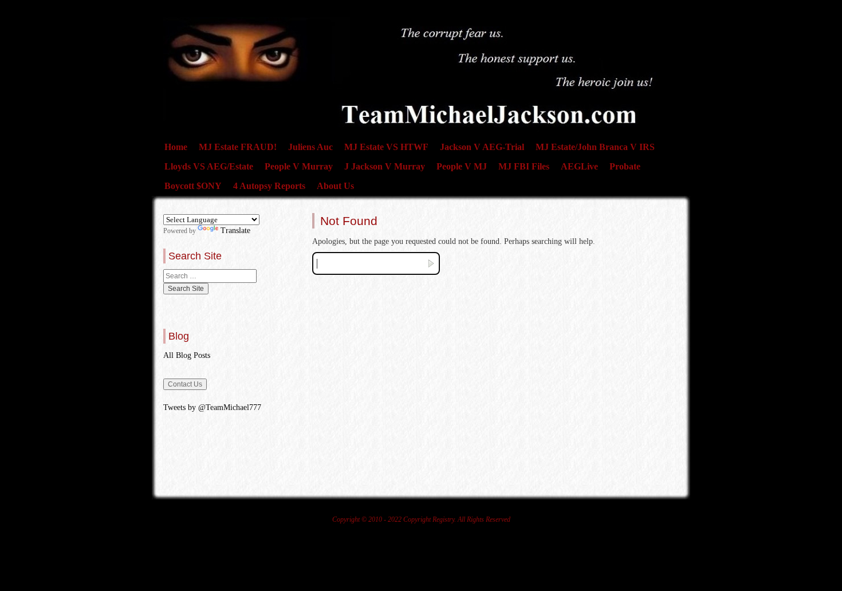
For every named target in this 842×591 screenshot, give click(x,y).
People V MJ (461, 166)
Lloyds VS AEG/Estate (208, 166)
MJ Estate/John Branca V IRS (595, 147)
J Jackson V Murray (384, 166)
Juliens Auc (310, 147)
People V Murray (299, 166)
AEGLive (579, 166)
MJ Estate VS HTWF (386, 147)
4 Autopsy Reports (269, 186)
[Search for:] (210, 276)
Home (175, 147)
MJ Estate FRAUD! (238, 147)
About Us (335, 186)
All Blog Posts (186, 355)
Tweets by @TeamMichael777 (212, 407)
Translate (235, 230)
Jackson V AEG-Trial (482, 147)
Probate (624, 166)
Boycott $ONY (193, 186)
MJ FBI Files (523, 166)
